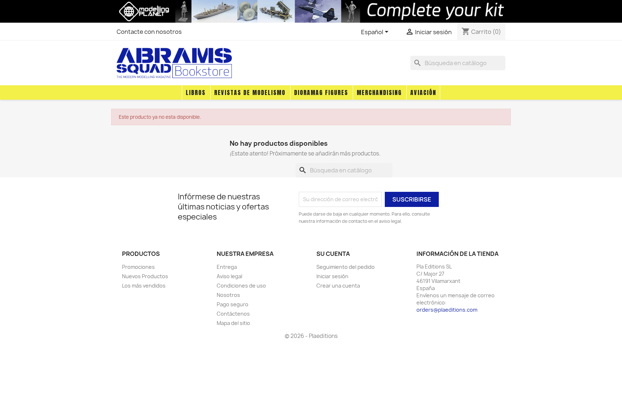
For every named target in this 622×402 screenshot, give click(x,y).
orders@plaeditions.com (446, 309)
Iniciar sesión (332, 276)
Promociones (138, 266)
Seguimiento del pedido (345, 266)
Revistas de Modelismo (249, 92)
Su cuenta (333, 254)
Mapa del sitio (233, 323)
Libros (196, 92)
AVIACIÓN (423, 92)
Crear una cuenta (338, 285)
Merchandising (379, 92)
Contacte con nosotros (149, 32)
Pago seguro (232, 304)
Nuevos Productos (145, 276)
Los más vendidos (144, 285)
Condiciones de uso (241, 285)
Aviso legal (229, 276)
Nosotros (228, 295)
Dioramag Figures (321, 92)
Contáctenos (233, 313)
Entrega (227, 266)
